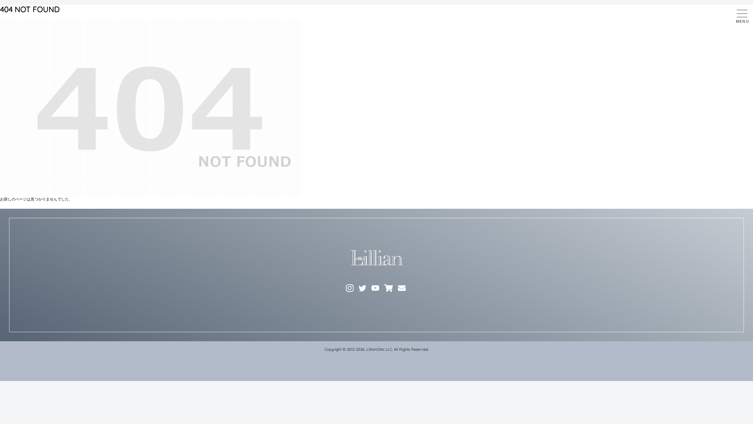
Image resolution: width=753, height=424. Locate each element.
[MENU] (742, 13)
